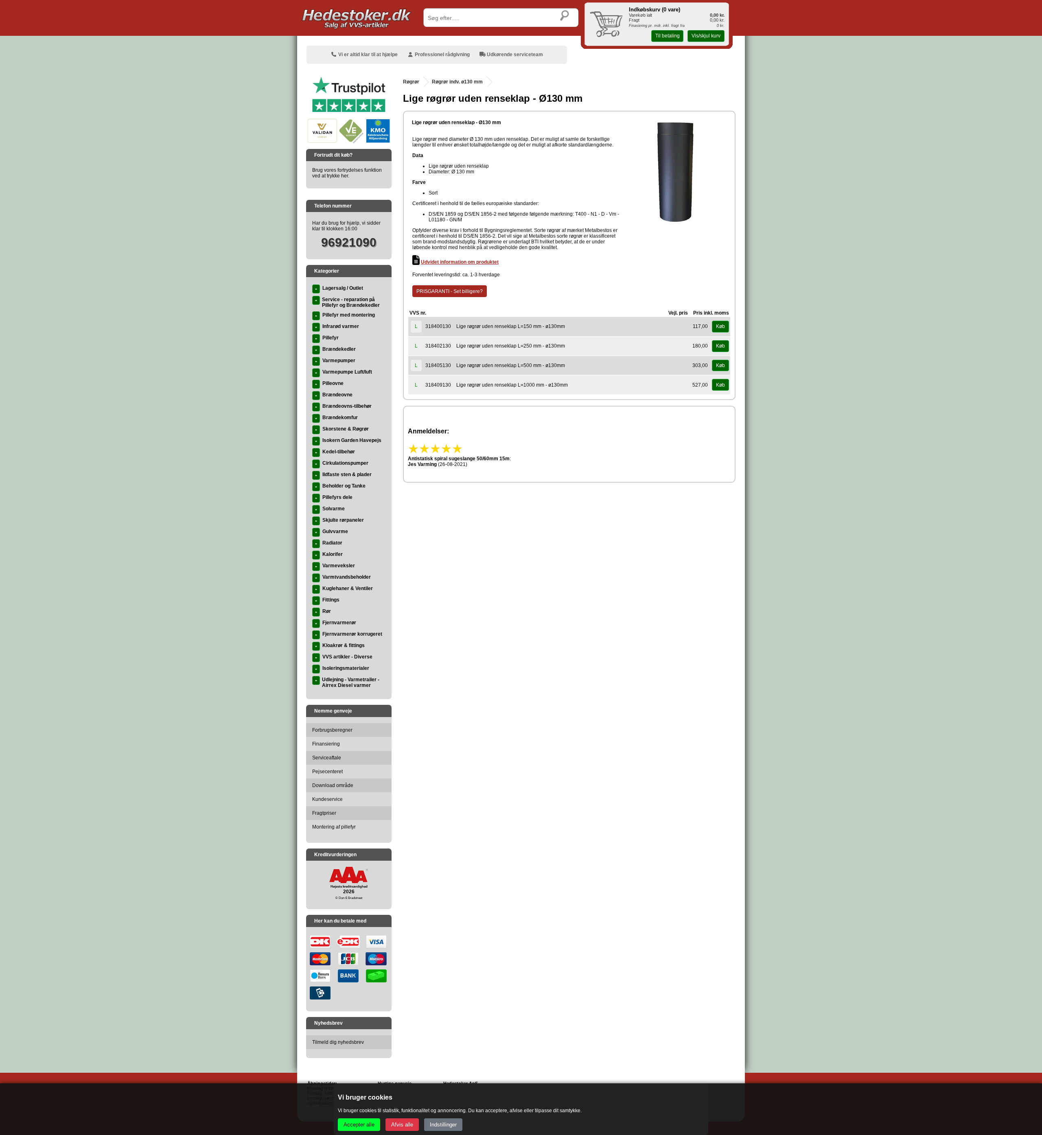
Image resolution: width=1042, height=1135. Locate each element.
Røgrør (411, 82)
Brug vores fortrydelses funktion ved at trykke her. (347, 173)
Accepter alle (359, 1125)
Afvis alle (402, 1125)
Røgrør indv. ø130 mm (457, 82)
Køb (720, 326)
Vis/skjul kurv (706, 36)
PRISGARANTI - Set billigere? (449, 291)
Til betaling (667, 36)
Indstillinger (443, 1125)
